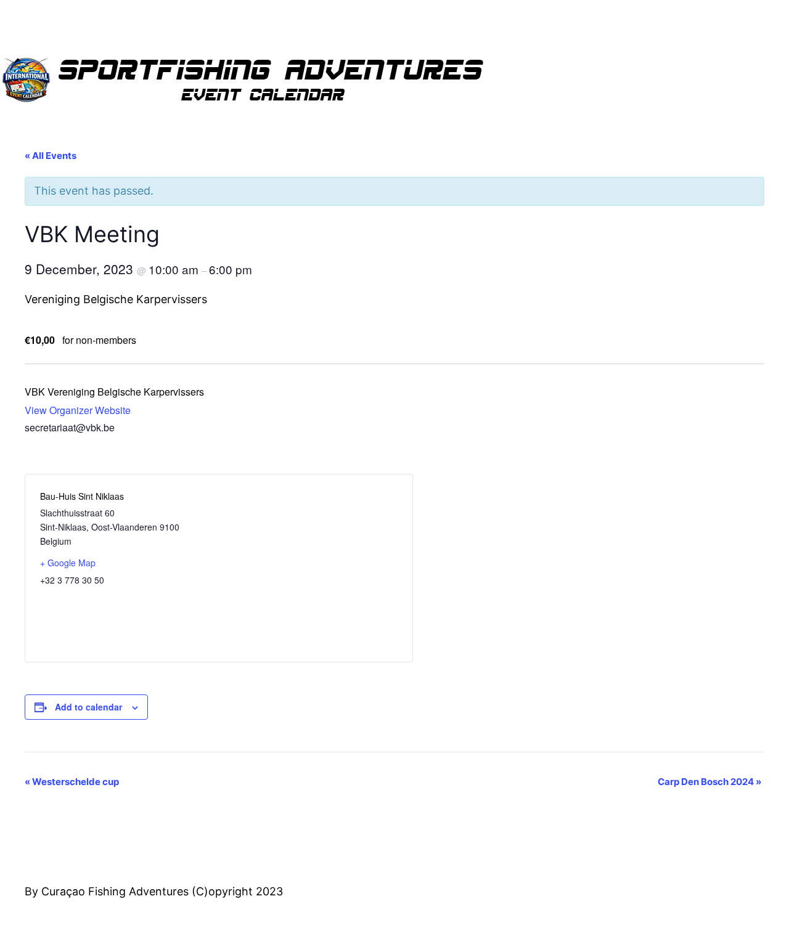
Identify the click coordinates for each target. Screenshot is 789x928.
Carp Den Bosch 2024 (709, 782)
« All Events (50, 155)
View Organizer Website (78, 410)
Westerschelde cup (72, 782)
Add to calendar (88, 707)
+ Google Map (68, 562)
